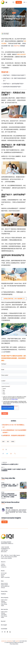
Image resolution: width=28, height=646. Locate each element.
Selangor (3, 601)
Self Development (5, 586)
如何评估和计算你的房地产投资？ (12, 86)
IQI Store (3, 574)
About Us (3, 561)
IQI (12, 641)
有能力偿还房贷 (21, 54)
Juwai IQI (17, 641)
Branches (3, 565)
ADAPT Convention (5, 577)
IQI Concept (4, 573)
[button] (6, 2)
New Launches (4, 609)
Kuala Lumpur (4, 600)
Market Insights (4, 584)
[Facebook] (2, 631)
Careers (3, 564)
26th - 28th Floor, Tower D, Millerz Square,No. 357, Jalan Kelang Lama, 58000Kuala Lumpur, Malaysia (10, 557)
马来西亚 (12, 441)
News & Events (4, 583)
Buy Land (3, 621)
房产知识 (14, 12)
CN (24, 2)
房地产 (3, 441)
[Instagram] (5, 631)
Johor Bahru (4, 602)
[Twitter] (7, 631)
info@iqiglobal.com (5, 548)
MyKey (2, 576)
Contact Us (3, 567)
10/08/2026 (3, 487)
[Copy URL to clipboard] (15, 453)
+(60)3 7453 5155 (5, 547)
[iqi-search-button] (13, 2)
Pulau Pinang (4, 604)
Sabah (2, 605)
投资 (8, 441)
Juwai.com (3, 641)
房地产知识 (17, 46)
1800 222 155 (4, 551)
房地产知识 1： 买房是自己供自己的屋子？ (14, 75)
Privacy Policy (4, 591)
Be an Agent (4, 625)
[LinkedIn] (10, 631)
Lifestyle (3, 587)
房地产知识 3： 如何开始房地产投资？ (13, 83)
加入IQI (19, 2)
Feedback (3, 594)
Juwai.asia (9, 641)
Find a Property (4, 597)
